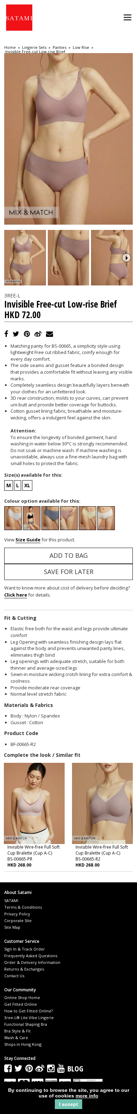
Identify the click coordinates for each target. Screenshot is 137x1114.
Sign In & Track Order (24, 949)
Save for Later (68, 571)
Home (10, 47)
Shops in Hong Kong (22, 1044)
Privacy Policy (17, 913)
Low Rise (81, 47)
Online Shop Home (22, 997)
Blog (75, 1068)
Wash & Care (16, 1037)
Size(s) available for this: (33, 475)
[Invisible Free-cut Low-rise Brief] (25, 257)
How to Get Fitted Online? (28, 1010)
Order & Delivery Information (32, 962)
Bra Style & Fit (17, 1030)
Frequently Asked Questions (30, 955)
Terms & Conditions (23, 907)
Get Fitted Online (20, 1004)
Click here (15, 595)
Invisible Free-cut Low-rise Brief (35, 52)
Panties (59, 47)
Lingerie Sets (34, 47)
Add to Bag (69, 555)
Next (126, 257)
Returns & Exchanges (24, 969)
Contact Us (14, 975)
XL (27, 485)
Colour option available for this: (42, 501)
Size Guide (27, 539)
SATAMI (11, 900)
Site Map (12, 927)
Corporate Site (18, 920)
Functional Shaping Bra (25, 1024)
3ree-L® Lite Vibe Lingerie (29, 1017)
